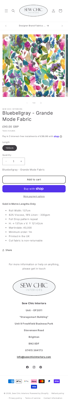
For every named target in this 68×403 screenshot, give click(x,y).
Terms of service (32, 398)
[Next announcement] (62, 25)
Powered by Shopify (39, 393)
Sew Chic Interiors (20, 393)
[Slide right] (40, 102)
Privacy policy (15, 398)
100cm (10, 148)
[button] (6, 10)
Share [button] (9, 250)
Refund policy (58, 393)
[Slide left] (27, 102)
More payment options (34, 196)
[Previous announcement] (5, 25)
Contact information (53, 398)
